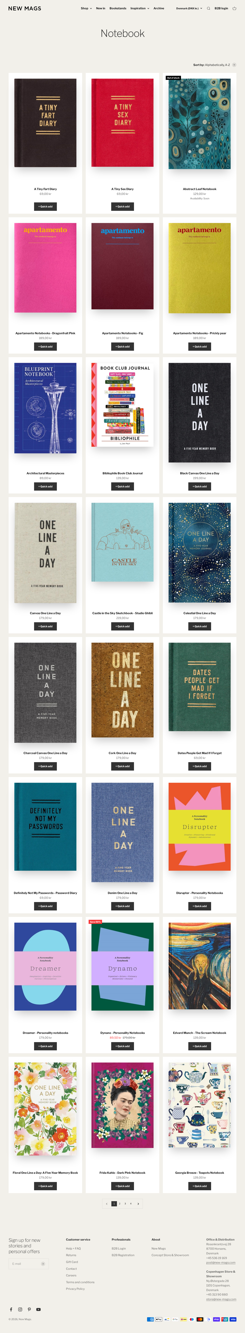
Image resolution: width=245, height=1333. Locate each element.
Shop (84, 8)
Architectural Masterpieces (45, 473)
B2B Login (119, 1248)
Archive (159, 8)
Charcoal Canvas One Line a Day (45, 753)
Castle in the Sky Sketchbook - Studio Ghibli (122, 613)
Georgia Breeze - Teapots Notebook (199, 1172)
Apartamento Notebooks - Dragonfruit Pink (45, 333)
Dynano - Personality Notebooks (122, 1033)
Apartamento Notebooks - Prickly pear (199, 333)
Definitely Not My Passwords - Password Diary (45, 893)
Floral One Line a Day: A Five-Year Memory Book (45, 1172)
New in (100, 8)
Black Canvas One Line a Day (199, 473)
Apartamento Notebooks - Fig (122, 333)
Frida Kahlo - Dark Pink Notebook (122, 1172)
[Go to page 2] (138, 1204)
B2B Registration (123, 1255)
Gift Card (72, 1262)
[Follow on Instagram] (20, 1309)
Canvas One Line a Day (45, 613)
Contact (71, 1268)
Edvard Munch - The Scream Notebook (199, 1033)
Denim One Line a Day (122, 893)
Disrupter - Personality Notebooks (199, 893)
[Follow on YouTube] (38, 1309)
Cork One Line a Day (122, 753)
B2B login (221, 8)
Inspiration (138, 8)
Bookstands (118, 8)
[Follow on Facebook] (11, 1309)
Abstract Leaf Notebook (199, 189)
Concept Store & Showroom (170, 1255)
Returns (71, 1255)
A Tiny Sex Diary (122, 189)
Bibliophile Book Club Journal (123, 473)
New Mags (159, 1248)
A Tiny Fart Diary (45, 189)
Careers (71, 1275)
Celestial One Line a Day (199, 613)
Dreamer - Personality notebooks (45, 1033)
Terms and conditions (80, 1282)
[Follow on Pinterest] (29, 1309)
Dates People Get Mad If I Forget (200, 753)
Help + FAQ (73, 1248)
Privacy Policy (75, 1289)
